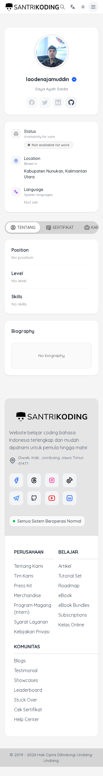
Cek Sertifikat (28, 709)
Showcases (26, 680)
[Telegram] (16, 498)
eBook (65, 595)
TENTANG (26, 227)
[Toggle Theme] (83, 7)
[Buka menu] (93, 7)
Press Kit (23, 585)
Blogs (20, 661)
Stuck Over (25, 700)
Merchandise (27, 595)
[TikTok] (69, 480)
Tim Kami (23, 576)
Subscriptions (72, 615)
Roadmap (69, 585)
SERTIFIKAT (63, 227)
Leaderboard (28, 690)
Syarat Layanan (31, 622)
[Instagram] (52, 480)
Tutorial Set (70, 576)
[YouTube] (52, 498)
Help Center (26, 719)
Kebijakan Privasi (31, 631)
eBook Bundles (74, 605)
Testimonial (25, 670)
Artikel (64, 566)
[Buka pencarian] (62, 7)
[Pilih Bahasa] (73, 7)
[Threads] (34, 480)
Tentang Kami (28, 566)
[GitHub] (34, 498)
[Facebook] (16, 480)
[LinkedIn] (69, 498)
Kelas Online (71, 625)
